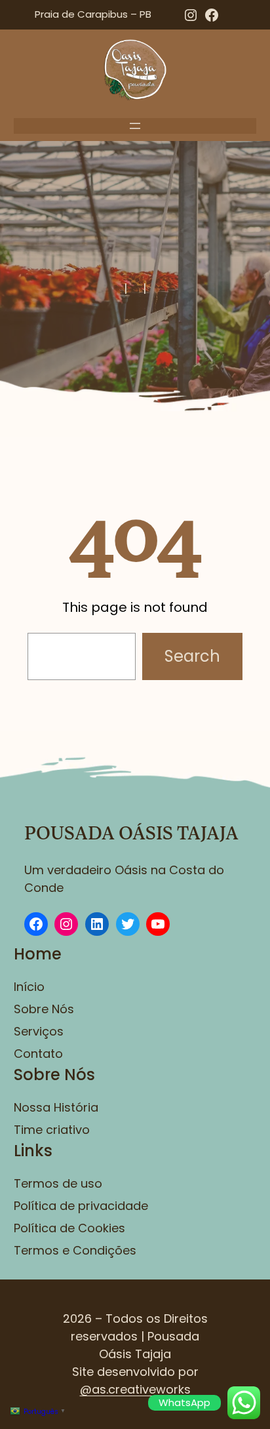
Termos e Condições (75, 1250)
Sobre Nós (44, 1009)
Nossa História (56, 1107)
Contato (38, 1053)
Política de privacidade (81, 1206)
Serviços (39, 1031)
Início (29, 986)
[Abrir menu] (135, 126)
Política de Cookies (69, 1228)
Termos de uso (58, 1183)
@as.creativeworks (135, 1389)
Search (192, 656)
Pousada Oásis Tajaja (131, 833)
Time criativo (52, 1129)
